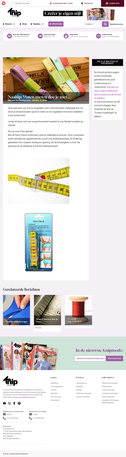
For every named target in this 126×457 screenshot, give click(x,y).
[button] (112, 3)
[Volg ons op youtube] (4, 403)
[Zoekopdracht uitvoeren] (105, 24)
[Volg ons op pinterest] (19, 403)
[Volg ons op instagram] (9, 403)
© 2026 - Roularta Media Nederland (15, 454)
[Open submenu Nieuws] (14, 24)
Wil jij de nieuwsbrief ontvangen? (24, 397)
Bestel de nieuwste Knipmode (90, 358)
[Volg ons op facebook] (14, 403)
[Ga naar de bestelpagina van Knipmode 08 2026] (93, 15)
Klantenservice (116, 24)
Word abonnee (114, 358)
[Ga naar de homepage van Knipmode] (14, 12)
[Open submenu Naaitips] (42, 24)
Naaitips (38, 328)
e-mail (9, 414)
